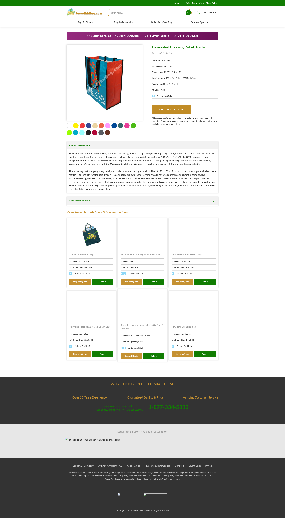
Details (103, 281)
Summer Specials (199, 22)
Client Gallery (212, 3)
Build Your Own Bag (161, 22)
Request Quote (80, 281)
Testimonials (198, 3)
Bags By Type (84, 22)
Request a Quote (171, 109)
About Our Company (83, 465)
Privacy (209, 465)
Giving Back (195, 465)
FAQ (187, 3)
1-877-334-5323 (209, 12)
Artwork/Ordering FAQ (110, 465)
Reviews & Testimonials (158, 465)
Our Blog (179, 465)
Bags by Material (122, 22)
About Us (178, 3)
